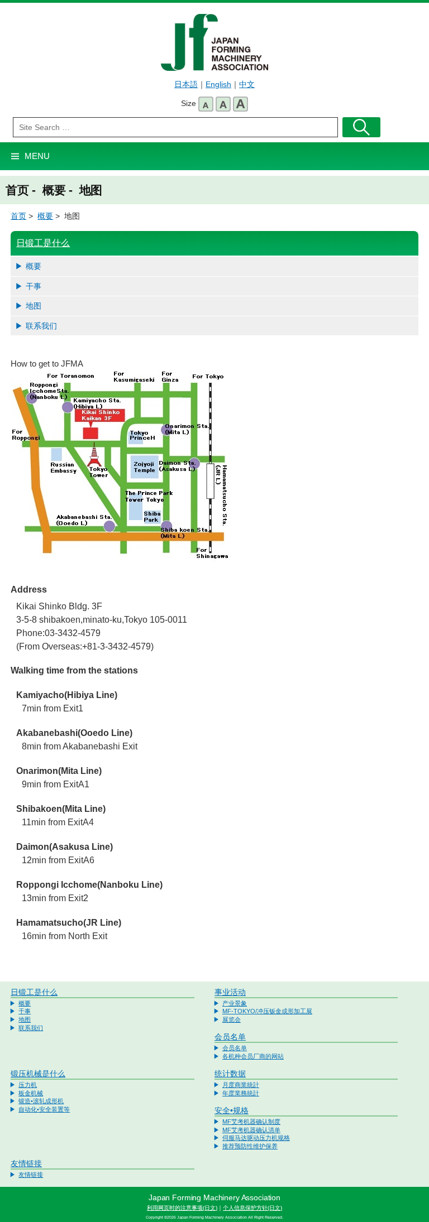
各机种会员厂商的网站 (253, 1056)
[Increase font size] (240, 103)
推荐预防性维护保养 (250, 1146)
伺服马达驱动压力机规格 (256, 1137)
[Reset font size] (223, 103)
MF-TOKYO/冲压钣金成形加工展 (267, 1011)
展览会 (231, 1019)
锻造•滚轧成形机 (41, 1101)
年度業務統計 (240, 1093)
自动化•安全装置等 (44, 1109)
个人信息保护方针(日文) (252, 1208)
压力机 (27, 1084)
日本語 (186, 84)
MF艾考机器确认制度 (251, 1121)
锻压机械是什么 (38, 1073)
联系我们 (41, 325)
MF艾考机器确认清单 (251, 1130)
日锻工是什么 (43, 243)
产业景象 (234, 1003)
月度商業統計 (240, 1084)
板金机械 (30, 1093)
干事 (33, 286)
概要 (45, 215)
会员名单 (230, 1036)
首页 (18, 215)
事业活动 (230, 992)
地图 (33, 305)
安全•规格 (231, 1110)
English (218, 84)
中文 (247, 84)
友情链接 (26, 1163)
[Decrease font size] (205, 103)
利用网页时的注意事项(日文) (182, 1208)
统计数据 (230, 1073)
